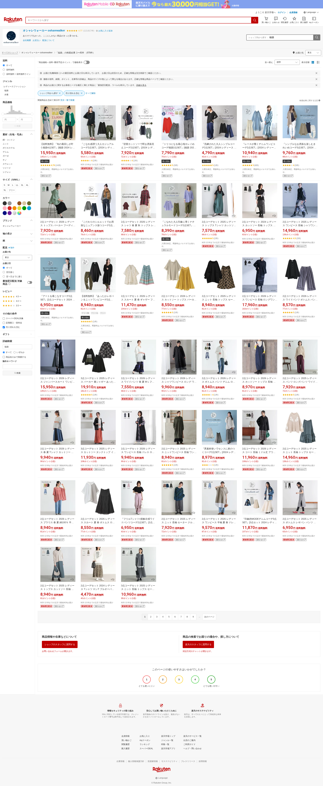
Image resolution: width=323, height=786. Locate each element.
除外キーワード (10, 361)
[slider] (3, 114)
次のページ (209, 617)
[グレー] (10, 203)
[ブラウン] (19, 203)
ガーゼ (6, 156)
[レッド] (10, 208)
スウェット (8, 164)
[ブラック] (5, 203)
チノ (5, 160)
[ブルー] (29, 208)
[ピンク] (5, 208)
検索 (18, 126)
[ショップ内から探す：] (316, 37)
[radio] (4, 65)
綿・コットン (9, 140)
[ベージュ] (24, 203)
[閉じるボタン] (316, 73)
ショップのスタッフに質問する (59, 644)
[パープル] (10, 213)
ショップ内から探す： (258, 37)
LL (17, 185)
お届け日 (7, 263)
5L (5, 190)
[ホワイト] (14, 203)
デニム (6, 152)
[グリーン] (24, 208)
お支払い (37, 40)
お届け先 (7, 252)
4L (27, 185)
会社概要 (27, 40)
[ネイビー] (5, 213)
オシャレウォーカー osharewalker (44, 30)
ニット (6, 144)
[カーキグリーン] (29, 203)
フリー (12, 190)
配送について (48, 40)
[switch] (29, 282)
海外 (12, 247)
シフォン (7, 172)
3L (22, 185)
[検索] (255, 20)
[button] (311, 13)
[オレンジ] (14, 208)
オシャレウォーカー (12, 226)
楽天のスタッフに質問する (198, 644)
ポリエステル (9, 148)
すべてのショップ (10, 52)
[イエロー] (19, 208)
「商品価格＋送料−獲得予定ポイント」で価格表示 (59, 62)
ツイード (7, 168)
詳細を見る (141, 85)
